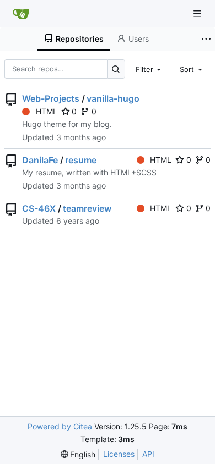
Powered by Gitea (60, 426)
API (148, 454)
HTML (46, 111)
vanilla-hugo (113, 98)
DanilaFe (40, 159)
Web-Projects (50, 98)
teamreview (87, 208)
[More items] (206, 39)
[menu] (78, 454)
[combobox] (149, 69)
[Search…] (116, 69)
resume (80, 159)
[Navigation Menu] (198, 13)
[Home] (21, 14)
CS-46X (39, 208)
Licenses (119, 454)
